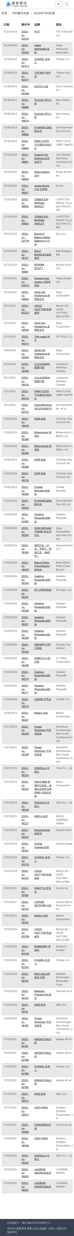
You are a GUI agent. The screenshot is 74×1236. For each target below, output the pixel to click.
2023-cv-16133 (25, 977)
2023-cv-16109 (25, 1022)
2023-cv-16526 (25, 354)
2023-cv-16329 (25, 634)
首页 (4, 13)
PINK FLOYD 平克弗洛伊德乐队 (43, 144)
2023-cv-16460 (25, 367)
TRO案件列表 (20, 13)
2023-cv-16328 (25, 648)
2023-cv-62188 (25, 1056)
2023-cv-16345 (25, 549)
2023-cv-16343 (25, 566)
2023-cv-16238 (25, 751)
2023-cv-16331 (25, 621)
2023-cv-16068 (25, 1128)
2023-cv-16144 (25, 905)
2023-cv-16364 (25, 491)
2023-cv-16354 (25, 504)
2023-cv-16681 (25, 268)
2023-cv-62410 (25, 35)
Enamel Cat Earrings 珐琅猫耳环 (42, 158)
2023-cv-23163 (25, 518)
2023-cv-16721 (25, 254)
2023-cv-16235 (25, 772)
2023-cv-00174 (25, 408)
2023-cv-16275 (25, 675)
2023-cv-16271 (25, 689)
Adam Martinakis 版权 (42, 49)
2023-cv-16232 (25, 785)
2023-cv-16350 (25, 532)
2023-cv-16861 (25, 158)
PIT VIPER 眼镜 (42, 589)
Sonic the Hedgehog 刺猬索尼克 (42, 296)
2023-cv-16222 (25, 833)
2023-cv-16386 (25, 463)
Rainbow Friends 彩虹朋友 (42, 995)
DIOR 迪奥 (40, 418)
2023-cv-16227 (25, 820)
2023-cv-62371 (25, 76)
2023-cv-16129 (25, 995)
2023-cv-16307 (25, 847)
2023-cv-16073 (25, 1097)
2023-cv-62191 (25, 1043)
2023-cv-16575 (25, 340)
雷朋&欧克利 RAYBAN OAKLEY (41, 203)
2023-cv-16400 (25, 422)
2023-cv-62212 (25, 874)
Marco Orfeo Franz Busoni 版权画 (42, 566)
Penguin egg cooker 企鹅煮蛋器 (42, 282)
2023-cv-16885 (25, 103)
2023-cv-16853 (25, 175)
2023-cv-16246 (25, 730)
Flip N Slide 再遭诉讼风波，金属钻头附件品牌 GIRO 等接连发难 (43, 788)
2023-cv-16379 (25, 477)
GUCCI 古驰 (41, 86)
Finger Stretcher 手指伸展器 (42, 730)
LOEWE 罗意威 (42, 699)
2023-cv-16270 (25, 703)
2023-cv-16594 (25, 326)
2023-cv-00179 (25, 395)
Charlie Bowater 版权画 (42, 491)
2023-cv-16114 (25, 1008)
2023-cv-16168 (25, 892)
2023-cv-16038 (25, 1142)
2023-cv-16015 (25, 1186)
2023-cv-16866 (25, 131)
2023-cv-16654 (25, 296)
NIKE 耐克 (40, 1004)
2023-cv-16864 (25, 144)
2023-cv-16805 (25, 203)
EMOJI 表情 (41, 816)
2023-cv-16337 (25, 593)
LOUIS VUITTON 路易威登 (42, 309)
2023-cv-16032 (25, 1159)
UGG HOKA (41, 1107)
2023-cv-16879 (25, 117)
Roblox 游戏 (41, 712)
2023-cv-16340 (25, 580)
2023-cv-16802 (25, 220)
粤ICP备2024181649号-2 (36, 1222)
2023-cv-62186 (25, 1070)
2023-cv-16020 (25, 1173)
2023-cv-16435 (25, 381)
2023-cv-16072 (25, 1111)
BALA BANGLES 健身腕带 (42, 254)
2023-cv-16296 (25, 662)
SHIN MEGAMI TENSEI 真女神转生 (42, 532)
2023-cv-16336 (25, 607)
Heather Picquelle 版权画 (42, 518)
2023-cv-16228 (25, 806)
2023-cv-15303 (25, 49)
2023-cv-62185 (25, 1084)
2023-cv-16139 (25, 919)
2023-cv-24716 (25, 237)
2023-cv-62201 (25, 964)
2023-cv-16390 (25, 449)
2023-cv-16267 (25, 716)
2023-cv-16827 (25, 189)
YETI (37, 31)
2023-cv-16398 (25, 436)
